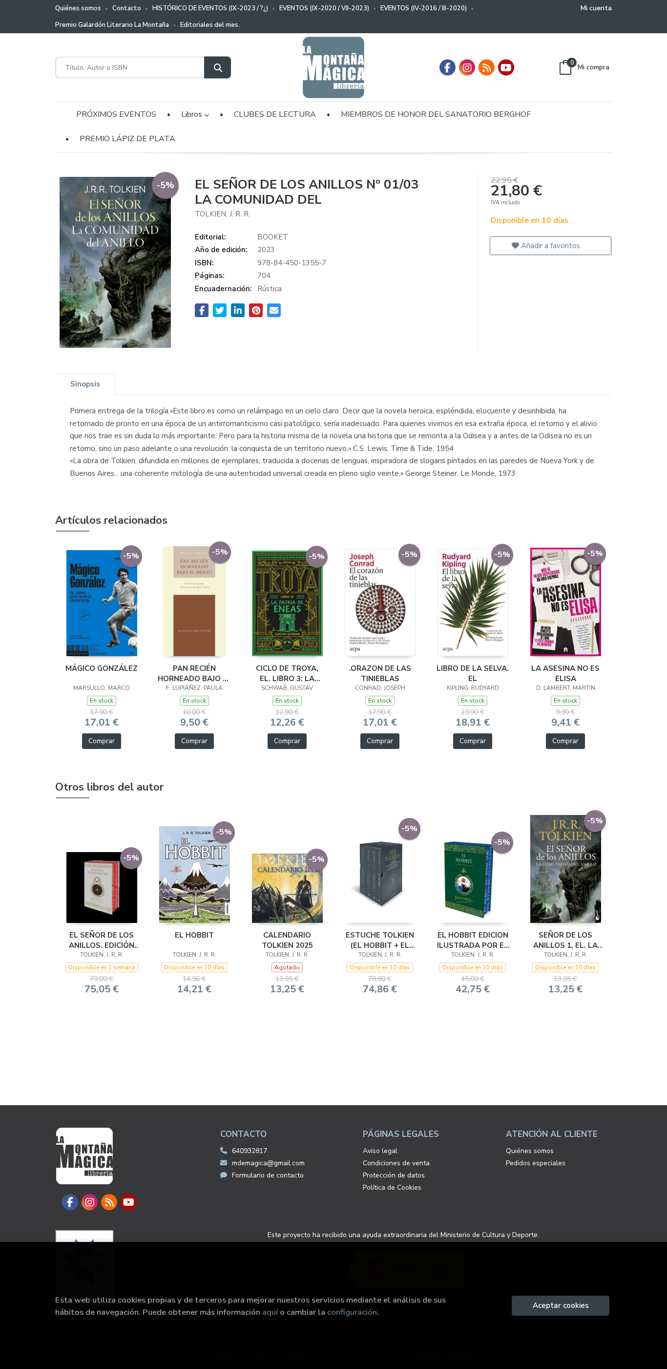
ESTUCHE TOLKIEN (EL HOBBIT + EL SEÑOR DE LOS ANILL (380, 940)
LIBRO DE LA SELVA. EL (473, 673)
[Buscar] (217, 68)
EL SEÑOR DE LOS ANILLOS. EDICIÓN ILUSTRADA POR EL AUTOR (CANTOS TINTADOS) (101, 940)
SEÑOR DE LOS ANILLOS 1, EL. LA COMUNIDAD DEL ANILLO (565, 940)
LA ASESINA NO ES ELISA (565, 673)
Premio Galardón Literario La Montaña (112, 25)
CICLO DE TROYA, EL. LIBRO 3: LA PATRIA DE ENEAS (287, 673)
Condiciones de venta (396, 1163)
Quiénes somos (78, 8)
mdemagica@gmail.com (268, 1163)
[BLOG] (487, 68)
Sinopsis (85, 384)
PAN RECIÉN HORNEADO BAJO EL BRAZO (194, 673)
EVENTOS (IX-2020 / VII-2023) (324, 8)
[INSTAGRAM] (467, 68)
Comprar (101, 741)
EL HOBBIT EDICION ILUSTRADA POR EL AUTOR (472, 940)
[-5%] (101, 602)
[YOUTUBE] (506, 68)
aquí (270, 1312)
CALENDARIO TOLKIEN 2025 (287, 940)
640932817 (249, 1150)
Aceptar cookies (561, 1305)
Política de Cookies (392, 1187)
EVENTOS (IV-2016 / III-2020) (423, 8)
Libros (192, 114)
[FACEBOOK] (447, 68)
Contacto (126, 8)
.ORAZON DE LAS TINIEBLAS (380, 673)
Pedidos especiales (535, 1163)
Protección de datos (394, 1175)
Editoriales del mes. (210, 25)
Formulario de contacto (268, 1175)
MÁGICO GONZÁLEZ (101, 668)
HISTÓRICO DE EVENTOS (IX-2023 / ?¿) (210, 8)
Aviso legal (380, 1150)
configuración (352, 1312)
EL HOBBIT (194, 935)
